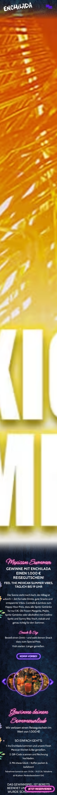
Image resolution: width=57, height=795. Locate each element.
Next (51, 683)
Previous (4, 683)
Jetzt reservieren (39, 788)
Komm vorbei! (28, 656)
